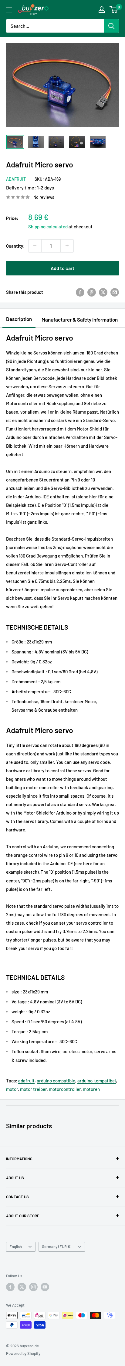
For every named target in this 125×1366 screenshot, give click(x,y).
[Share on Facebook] (80, 292)
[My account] (102, 9)
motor (12, 1089)
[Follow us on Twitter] (22, 1287)
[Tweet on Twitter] (103, 292)
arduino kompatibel (96, 1080)
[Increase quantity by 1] (67, 246)
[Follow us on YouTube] (45, 1287)
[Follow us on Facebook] (10, 1287)
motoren (91, 1089)
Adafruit (16, 179)
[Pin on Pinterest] (91, 292)
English (15, 1246)
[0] (114, 9)
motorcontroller (65, 1089)
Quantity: (15, 246)
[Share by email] (114, 292)
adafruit (26, 1080)
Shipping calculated (48, 226)
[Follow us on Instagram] (33, 1287)
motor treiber (33, 1089)
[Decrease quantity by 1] (35, 246)
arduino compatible (56, 1080)
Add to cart (62, 268)
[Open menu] (9, 10)
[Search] (111, 26)
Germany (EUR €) (56, 1246)
